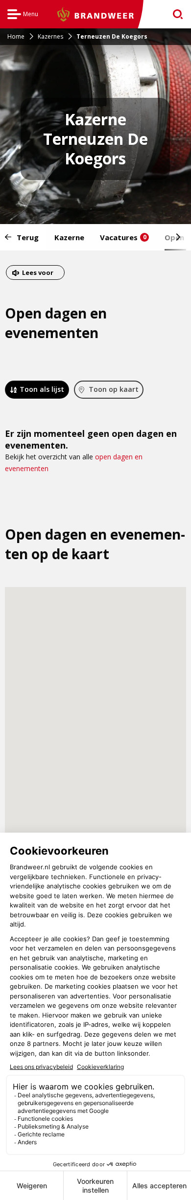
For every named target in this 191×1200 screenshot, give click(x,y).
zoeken (174, 14)
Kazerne (69, 237)
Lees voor (37, 274)
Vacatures (123, 237)
